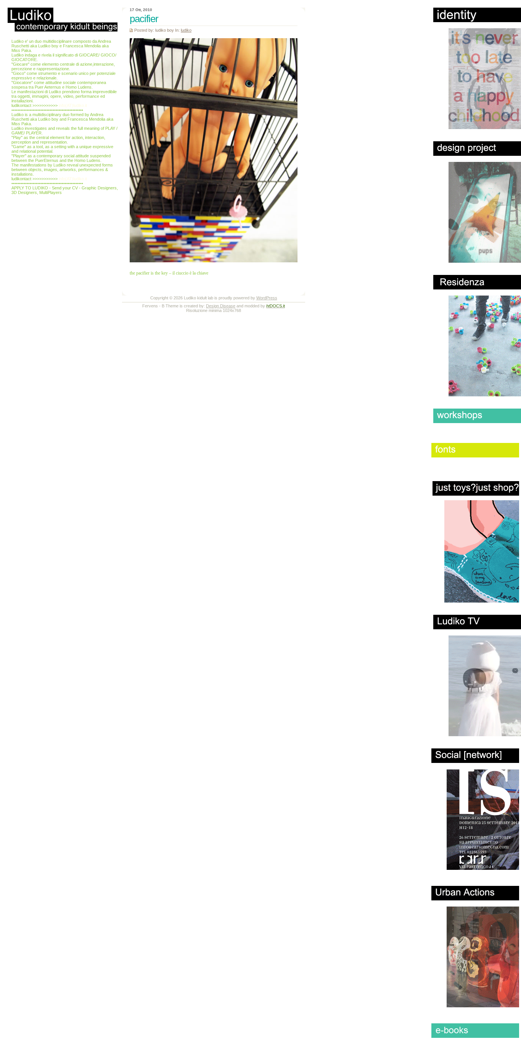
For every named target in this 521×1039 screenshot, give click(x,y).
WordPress (266, 298)
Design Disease (220, 306)
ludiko (186, 30)
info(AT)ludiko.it (73, 105)
